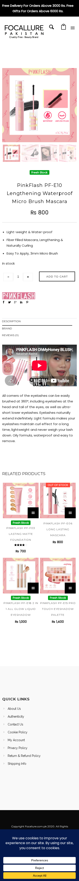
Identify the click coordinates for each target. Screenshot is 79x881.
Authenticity (16, 716)
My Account (16, 740)
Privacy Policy (17, 748)
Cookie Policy (17, 732)
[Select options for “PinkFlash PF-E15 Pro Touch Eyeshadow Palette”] (70, 588)
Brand (7, 328)
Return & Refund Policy (24, 756)
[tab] (39, 322)
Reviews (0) (10, 335)
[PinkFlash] (18, 295)
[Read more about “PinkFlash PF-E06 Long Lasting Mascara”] (70, 512)
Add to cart (57, 276)
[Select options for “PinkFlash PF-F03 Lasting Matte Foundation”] (33, 512)
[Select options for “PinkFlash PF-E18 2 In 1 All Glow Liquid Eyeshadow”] (33, 588)
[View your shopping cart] (63, 28)
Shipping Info (17, 763)
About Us (14, 708)
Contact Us (15, 724)
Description (11, 321)
